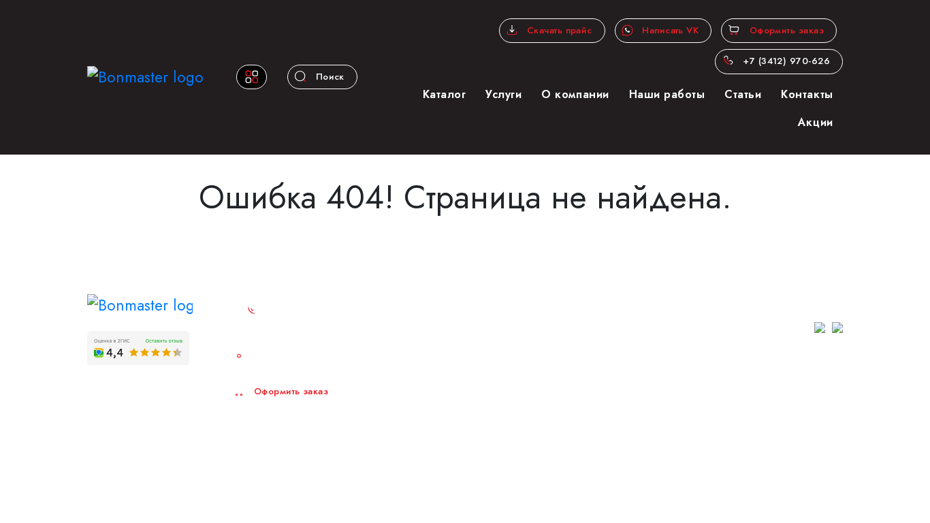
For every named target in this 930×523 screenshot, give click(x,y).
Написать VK (669, 30)
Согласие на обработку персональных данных (763, 415)
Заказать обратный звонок (309, 317)
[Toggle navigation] (251, 77)
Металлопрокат (560, 296)
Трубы (423, 296)
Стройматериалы (564, 343)
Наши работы (667, 94)
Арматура (430, 312)
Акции (815, 122)
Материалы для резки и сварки (459, 393)
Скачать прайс (558, 30)
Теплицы (547, 327)
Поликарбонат (440, 327)
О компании (575, 94)
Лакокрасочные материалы (586, 415)
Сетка (541, 312)
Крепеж (545, 387)
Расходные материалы (576, 430)
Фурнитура (432, 430)
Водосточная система (456, 371)
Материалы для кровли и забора (462, 349)
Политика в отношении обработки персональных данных (773, 392)
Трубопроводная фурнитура (467, 415)
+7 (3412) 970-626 (785, 60)
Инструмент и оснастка (577, 371)
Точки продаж (285, 357)
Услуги (503, 94)
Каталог (444, 94)
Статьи (742, 94)
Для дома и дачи (448, 446)
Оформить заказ (785, 30)
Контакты (807, 94)
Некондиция (556, 446)
